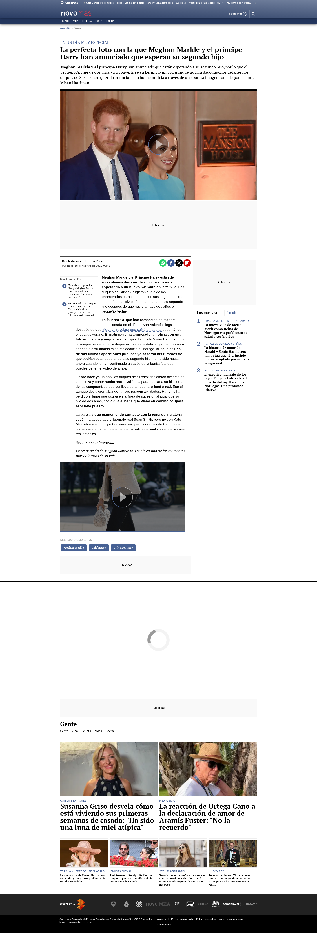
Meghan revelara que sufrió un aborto (132, 329)
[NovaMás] (88, 13)
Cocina (110, 21)
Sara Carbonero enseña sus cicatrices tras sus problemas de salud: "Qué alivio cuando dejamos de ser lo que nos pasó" (182, 879)
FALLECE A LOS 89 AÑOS (219, 370)
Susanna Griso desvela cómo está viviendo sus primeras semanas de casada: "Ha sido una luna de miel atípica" (107, 817)
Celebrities (99, 548)
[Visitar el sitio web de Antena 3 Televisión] (113, 904)
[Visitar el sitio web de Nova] (151, 904)
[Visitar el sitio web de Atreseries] (177, 904)
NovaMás (64, 28)
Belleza (87, 21)
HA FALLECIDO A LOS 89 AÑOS (223, 343)
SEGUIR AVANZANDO (172, 871)
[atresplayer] (237, 14)
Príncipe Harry (123, 548)
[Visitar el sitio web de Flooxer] (251, 904)
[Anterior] (83, 3)
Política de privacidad (182, 919)
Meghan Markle (74, 548)
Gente (66, 21)
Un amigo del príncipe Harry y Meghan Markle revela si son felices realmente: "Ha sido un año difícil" (81, 291)
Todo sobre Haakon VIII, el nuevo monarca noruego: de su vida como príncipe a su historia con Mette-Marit (230, 879)
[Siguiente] (255, 3)
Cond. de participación (231, 919)
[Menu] (253, 21)
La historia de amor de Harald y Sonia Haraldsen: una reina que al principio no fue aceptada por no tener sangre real (227, 355)
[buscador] (253, 14)
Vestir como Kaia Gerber (202, 2)
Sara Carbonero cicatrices (100, 2)
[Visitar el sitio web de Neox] (139, 904)
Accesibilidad (164, 924)
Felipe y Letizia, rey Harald (130, 2)
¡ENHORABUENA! (120, 871)
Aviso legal (163, 919)
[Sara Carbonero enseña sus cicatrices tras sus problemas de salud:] (183, 854)
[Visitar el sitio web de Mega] (164, 904)
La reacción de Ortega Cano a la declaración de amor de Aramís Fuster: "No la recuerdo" (207, 817)
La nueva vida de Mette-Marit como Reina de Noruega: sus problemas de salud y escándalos (225, 330)
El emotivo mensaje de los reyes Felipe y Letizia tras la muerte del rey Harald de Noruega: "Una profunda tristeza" (226, 382)
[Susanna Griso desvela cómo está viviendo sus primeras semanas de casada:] (109, 769)
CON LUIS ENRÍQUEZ (73, 800)
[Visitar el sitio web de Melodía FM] (215, 904)
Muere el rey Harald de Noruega (234, 2)
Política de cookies (206, 919)
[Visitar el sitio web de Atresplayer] (233, 904)
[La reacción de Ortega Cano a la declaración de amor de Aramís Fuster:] (208, 769)
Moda (98, 21)
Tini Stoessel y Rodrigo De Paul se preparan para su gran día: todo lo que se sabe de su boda (131, 878)
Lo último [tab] (235, 312)
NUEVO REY (216, 871)
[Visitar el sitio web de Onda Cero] (190, 904)
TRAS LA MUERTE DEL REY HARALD (226, 320)
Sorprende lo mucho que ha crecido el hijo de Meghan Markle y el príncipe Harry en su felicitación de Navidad (82, 309)
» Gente (76, 28)
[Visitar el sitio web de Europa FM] (202, 904)
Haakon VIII (181, 2)
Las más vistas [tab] (209, 312)
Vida (75, 21)
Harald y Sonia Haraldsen (159, 2)
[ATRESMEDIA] (72, 904)
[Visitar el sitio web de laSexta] (126, 904)
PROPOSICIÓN (168, 800)
